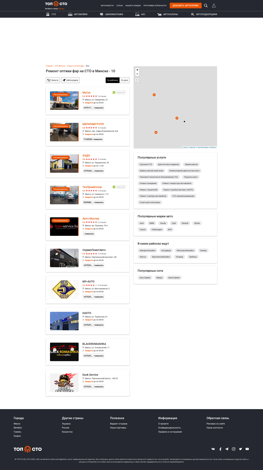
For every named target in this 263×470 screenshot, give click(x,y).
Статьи (119, 6)
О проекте (163, 423)
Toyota (143, 229)
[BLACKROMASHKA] (87, 352)
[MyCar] (87, 101)
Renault (185, 223)
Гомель (17, 432)
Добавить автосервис (186, 5)
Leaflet (185, 147)
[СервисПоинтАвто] (87, 258)
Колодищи (166, 250)
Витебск (18, 427)
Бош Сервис (145, 278)
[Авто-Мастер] (87, 227)
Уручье (143, 257)
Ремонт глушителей (148, 190)
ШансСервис (174, 278)
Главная (49, 66)
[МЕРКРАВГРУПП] (87, 132)
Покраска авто (191, 177)
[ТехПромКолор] (87, 195)
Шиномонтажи (114, 14)
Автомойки (80, 14)
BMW (152, 223)
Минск (62, 8)
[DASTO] (87, 321)
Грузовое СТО (146, 164)
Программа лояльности (154, 6)
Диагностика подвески (168, 164)
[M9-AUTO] (87, 290)
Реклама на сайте (216, 423)
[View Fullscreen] (137, 80)
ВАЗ (170, 229)
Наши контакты (215, 427)
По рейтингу (112, 80)
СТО (54, 14)
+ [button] (137, 70)
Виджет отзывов (118, 423)
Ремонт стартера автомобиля (153, 196)
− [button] (137, 74)
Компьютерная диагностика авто (184, 171)
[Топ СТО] (56, 3)
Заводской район (147, 250)
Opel (174, 223)
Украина (66, 423)
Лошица (179, 257)
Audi (142, 223)
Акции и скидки (133, 6)
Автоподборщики (206, 14)
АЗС (143, 14)
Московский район (185, 250)
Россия (65, 427)
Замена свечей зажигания (151, 171)
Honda (163, 223)
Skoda (197, 223)
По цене (124, 80)
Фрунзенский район (161, 257)
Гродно (17, 436)
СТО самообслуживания (183, 196)
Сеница (203, 250)
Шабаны (193, 257)
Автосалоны (170, 14)
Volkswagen (157, 229)
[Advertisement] (131, 38)
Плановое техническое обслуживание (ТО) (159, 177)
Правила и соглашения (170, 432)
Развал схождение (148, 183)
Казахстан (67, 432)
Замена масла (191, 164)
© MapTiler (192, 147)
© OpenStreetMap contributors (206, 147)
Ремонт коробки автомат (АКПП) (178, 190)
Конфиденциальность (169, 427)
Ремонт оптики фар (75, 66)
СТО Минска (60, 66)
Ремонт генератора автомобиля (176, 183)
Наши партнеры (118, 427)
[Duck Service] (87, 382)
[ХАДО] (87, 164)
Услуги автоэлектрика (150, 202)
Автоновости (107, 6)
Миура (159, 278)
